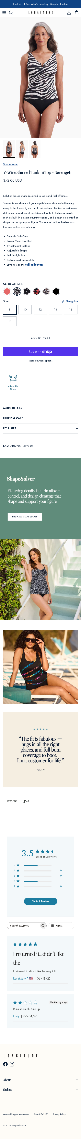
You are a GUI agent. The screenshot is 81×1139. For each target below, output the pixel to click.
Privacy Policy (59, 1114)
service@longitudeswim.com (16, 1114)
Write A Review (40, 901)
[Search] (13, 12)
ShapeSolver (10, 164)
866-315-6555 (41, 1114)
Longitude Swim (19, 1125)
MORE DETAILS (12, 408)
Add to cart (40, 338)
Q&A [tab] (26, 800)
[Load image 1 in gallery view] (40, 77)
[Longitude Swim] (40, 12)
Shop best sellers (59, 4)
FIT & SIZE (9, 428)
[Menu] (4, 12)
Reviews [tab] (12, 800)
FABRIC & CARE (13, 418)
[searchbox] (23, 925)
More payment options (40, 360)
